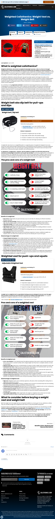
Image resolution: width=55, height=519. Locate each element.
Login (53, 446)
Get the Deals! (48, 2)
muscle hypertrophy (45, 74)
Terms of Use (22, 493)
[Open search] (52, 7)
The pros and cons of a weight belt (41, 49)
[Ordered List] (16, 454)
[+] (30, 454)
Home (25, 22)
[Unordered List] (19, 454)
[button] (43, 41)
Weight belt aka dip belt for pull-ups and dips (43, 47)
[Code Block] (23, 454)
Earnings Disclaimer (23, 498)
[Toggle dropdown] (20, 5)
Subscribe (26, 479)
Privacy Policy (4, 485)
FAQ (2, 500)
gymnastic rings (13, 243)
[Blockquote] (21, 454)
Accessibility (22, 500)
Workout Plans (26, 5)
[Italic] (9, 454)
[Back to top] (52, 517)
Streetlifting (14, 411)
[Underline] (12, 454)
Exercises (18, 8)
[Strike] (14, 454)
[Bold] (7, 454)
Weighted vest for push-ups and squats (42, 52)
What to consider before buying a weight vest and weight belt (43, 56)
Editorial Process (5, 498)
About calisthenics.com (6, 493)
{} (28, 454)
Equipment (41, 5)
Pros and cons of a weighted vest (44, 54)
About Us (3, 496)
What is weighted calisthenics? (43, 45)
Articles (18, 5)
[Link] (26, 454)
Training (29, 22)
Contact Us (3, 502)
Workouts (35, 5)
